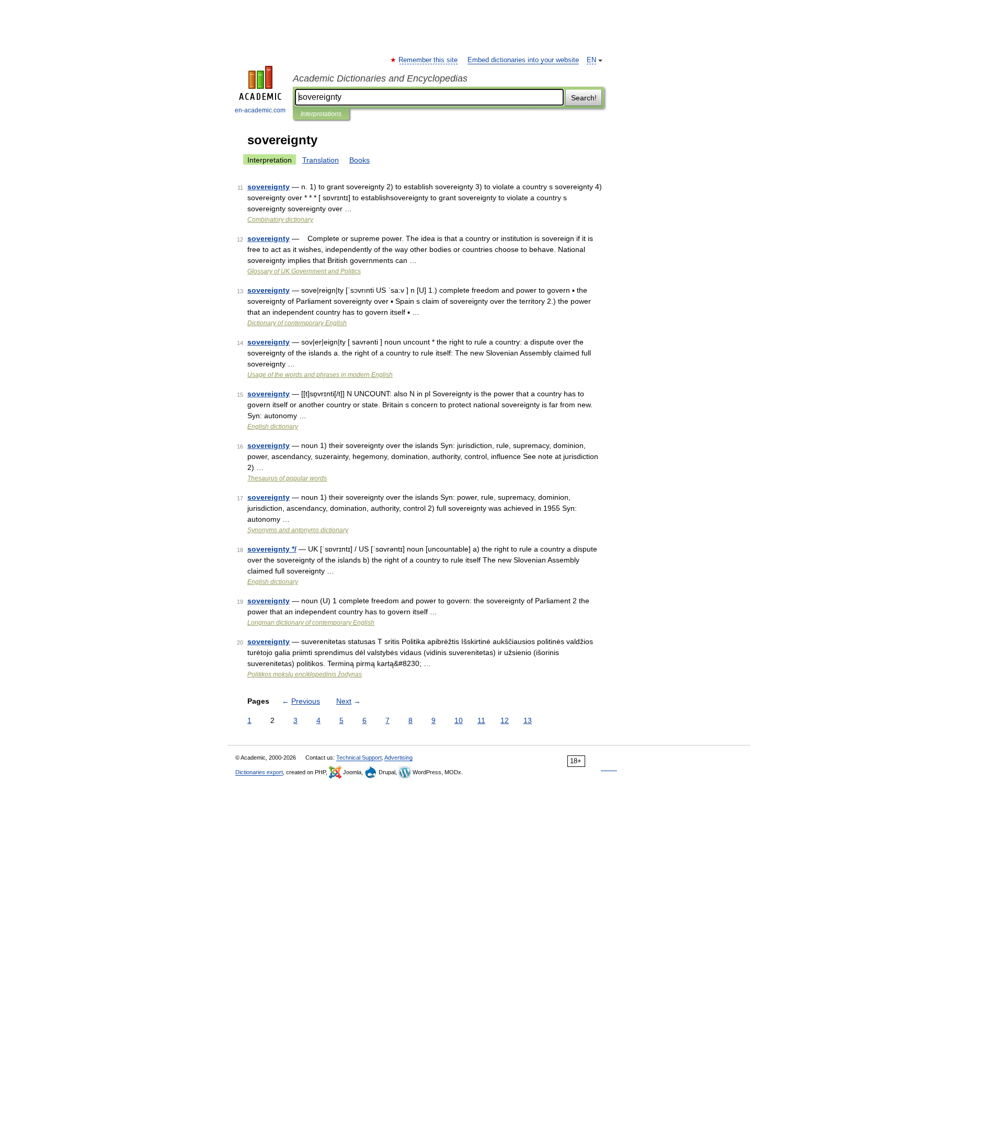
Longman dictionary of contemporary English (310, 622)
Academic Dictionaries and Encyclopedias (380, 78)
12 (504, 720)
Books (359, 160)
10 (458, 720)
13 (527, 720)
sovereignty (268, 186)
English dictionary (272, 426)
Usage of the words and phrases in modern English (320, 374)
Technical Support (359, 757)
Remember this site (429, 60)
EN (591, 60)
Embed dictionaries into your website (523, 60)
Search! (584, 98)
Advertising (398, 757)
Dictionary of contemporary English (297, 323)
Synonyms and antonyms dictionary (297, 530)
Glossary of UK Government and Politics (304, 271)
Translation (320, 160)
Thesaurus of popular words (287, 478)
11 (481, 720)
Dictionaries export (259, 772)
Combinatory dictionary (280, 219)
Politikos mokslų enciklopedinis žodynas (304, 674)
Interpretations (321, 114)
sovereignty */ (271, 549)
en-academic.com (260, 110)
